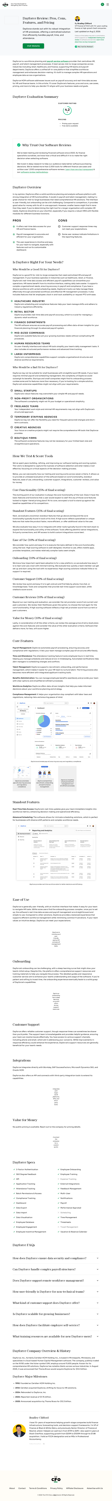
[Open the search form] (102, 4)
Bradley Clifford (84, 23)
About (12, 1488)
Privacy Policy (56, 1488)
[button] (56, 1258)
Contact (22, 1488)
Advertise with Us (95, 1488)
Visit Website (35, 46)
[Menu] (107, 4)
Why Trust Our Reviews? (85, 46)
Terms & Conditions (38, 1488)
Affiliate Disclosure (74, 1488)
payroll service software (58, 61)
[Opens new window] (11, 20)
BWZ (55, 1495)
